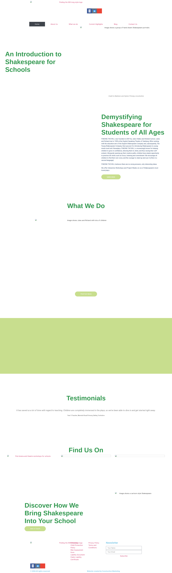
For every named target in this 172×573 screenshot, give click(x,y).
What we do (73, 24)
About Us (54, 24)
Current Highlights (96, 24)
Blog (115, 24)
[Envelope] (99, 10)
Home (37, 24)
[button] (7, 414)
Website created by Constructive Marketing (103, 571)
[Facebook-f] (89, 10)
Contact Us (133, 24)
